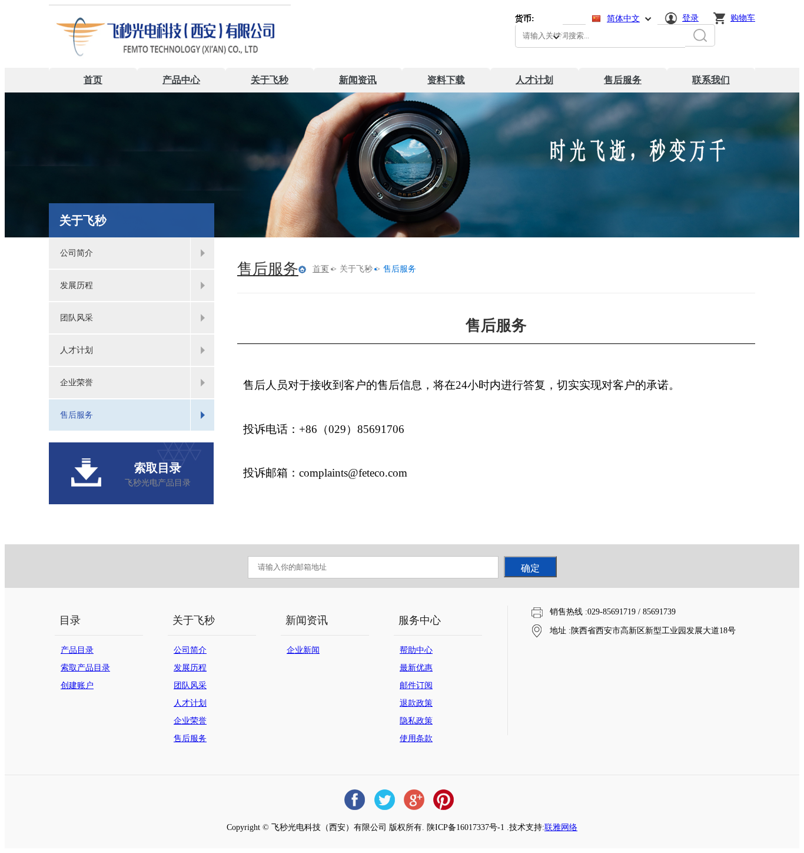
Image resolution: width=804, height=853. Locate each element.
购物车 (742, 18)
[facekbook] (355, 799)
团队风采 (190, 685)
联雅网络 (560, 827)
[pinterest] (443, 799)
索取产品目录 (85, 667)
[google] (413, 799)
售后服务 (623, 80)
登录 (690, 18)
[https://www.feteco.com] (170, 65)
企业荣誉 (190, 720)
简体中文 (623, 18)
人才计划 (534, 80)
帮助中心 (416, 650)
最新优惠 (416, 667)
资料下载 (446, 80)
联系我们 (711, 80)
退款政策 (416, 703)
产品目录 (77, 650)
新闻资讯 (358, 80)
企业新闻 (303, 650)
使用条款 (416, 738)
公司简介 (190, 650)
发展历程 (190, 667)
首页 (93, 80)
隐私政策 (416, 720)
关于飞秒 (269, 80)
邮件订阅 (416, 685)
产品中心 (181, 80)
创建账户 (77, 685)
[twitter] (384, 799)
